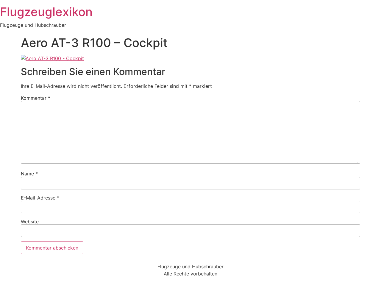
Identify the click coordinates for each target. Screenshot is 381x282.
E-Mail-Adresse (40, 197)
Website (30, 221)
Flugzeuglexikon (46, 11)
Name (29, 173)
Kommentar (35, 98)
